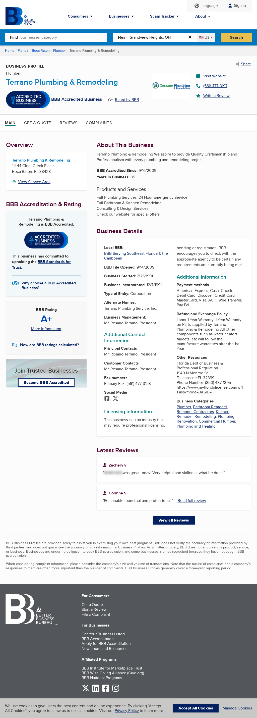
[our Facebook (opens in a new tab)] (106, 691)
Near (122, 37)
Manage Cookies (237, 708)
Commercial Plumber (217, 421)
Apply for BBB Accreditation (106, 643)
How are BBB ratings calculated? (49, 345)
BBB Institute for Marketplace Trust (112, 668)
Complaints (99, 123)
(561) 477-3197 (215, 85)
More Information (46, 329)
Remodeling (205, 416)
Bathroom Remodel (210, 407)
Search (236, 37)
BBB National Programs (102, 678)
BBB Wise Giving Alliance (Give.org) (113, 673)
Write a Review (216, 95)
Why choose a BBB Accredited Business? (49, 285)
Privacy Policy (127, 710)
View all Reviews (173, 520)
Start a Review (94, 609)
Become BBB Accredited (46, 382)
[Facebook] (107, 399)
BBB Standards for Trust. (41, 264)
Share (246, 64)
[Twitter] (115, 399)
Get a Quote (37, 123)
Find (14, 37)
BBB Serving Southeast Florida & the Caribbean (136, 255)
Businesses (119, 16)
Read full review (192, 500)
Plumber (59, 50)
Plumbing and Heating (196, 426)
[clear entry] (191, 37)
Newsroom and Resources (104, 648)
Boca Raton (41, 50)
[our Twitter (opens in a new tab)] (86, 691)
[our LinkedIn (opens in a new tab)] (96, 691)
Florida (23, 50)
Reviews (68, 123)
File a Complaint (96, 614)
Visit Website (214, 76)
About (200, 16)
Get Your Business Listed (103, 634)
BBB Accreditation (98, 639)
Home (9, 50)
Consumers (78, 16)
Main (10, 123)
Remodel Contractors (195, 412)
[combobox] (63, 37)
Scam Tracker (162, 16)
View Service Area (34, 181)
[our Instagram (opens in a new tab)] (116, 691)
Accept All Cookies (195, 708)
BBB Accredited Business (76, 99)
